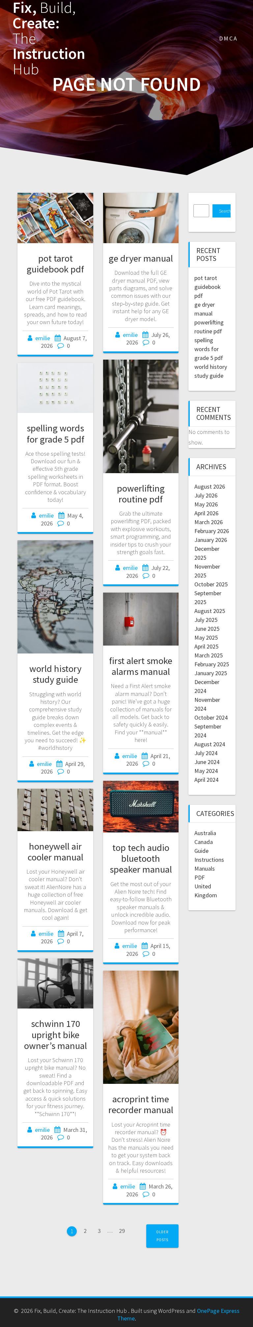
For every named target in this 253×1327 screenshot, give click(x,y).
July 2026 (205, 495)
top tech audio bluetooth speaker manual (141, 858)
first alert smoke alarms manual (140, 666)
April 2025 (206, 646)
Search (225, 211)
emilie (42, 338)
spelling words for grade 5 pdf (55, 433)
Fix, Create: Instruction (49, 38)
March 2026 (208, 522)
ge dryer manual (141, 258)
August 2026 (209, 486)
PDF (199, 877)
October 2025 (211, 584)
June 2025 (206, 628)
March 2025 (208, 655)
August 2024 (209, 744)
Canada (203, 842)
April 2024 (206, 779)
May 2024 (206, 771)
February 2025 (211, 664)
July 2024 (205, 753)
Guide (201, 851)
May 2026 (206, 504)
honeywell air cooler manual (55, 851)
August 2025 (209, 611)
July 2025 (205, 620)
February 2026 (211, 531)
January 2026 (210, 540)
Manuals (204, 868)
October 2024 (211, 717)
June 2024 (206, 762)
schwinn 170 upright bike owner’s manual (55, 1034)
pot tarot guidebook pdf (55, 263)
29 (124, 1230)
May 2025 (206, 637)
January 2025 (210, 673)
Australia (205, 833)
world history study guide (55, 674)
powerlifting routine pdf (141, 493)
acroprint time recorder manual (140, 1104)
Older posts (162, 1236)
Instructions (209, 859)
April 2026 (206, 513)
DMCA (228, 38)
